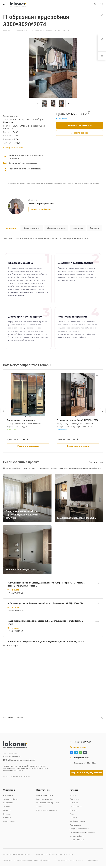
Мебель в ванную (77, 821)
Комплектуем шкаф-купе (47, 810)
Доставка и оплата (56, 228)
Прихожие (74, 799)
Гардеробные (76, 806)
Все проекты (95, 462)
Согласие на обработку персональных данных (54, 854)
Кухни (72, 814)
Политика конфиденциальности (16, 854)
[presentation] (38, 103)
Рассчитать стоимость (79, 125)
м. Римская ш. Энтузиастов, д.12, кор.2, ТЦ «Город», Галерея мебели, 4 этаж (46, 641)
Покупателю (43, 790)
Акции (39, 806)
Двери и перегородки (79, 829)
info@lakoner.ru (81, 758)
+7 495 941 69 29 (15, 593)
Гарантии (94, 228)
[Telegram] (76, 752)
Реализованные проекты (47, 803)
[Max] (85, 752)
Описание (11, 228)
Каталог (74, 790)
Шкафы (73, 795)
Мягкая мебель (76, 836)
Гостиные (74, 803)
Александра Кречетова (41, 203)
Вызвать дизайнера (45, 799)
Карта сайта (93, 860)
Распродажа (75, 825)
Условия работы (10, 799)
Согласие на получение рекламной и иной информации (26, 860)
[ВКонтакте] (71, 752)
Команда (7, 810)
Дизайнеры (8, 795)
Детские (73, 810)
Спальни (73, 817)
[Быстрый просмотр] (47, 375)
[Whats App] (80, 752)
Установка (78, 228)
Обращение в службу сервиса (86, 773)
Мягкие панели (77, 840)
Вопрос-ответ (9, 821)
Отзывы (6, 806)
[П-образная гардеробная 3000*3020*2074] (53, 68)
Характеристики (32, 228)
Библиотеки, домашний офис (83, 832)
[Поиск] (101, 4)
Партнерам (8, 803)
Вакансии (7, 814)
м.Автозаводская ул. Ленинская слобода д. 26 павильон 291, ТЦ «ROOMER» (45, 603)
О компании (9, 790)
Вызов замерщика (44, 795)
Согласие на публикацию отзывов (69, 860)
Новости (7, 817)
